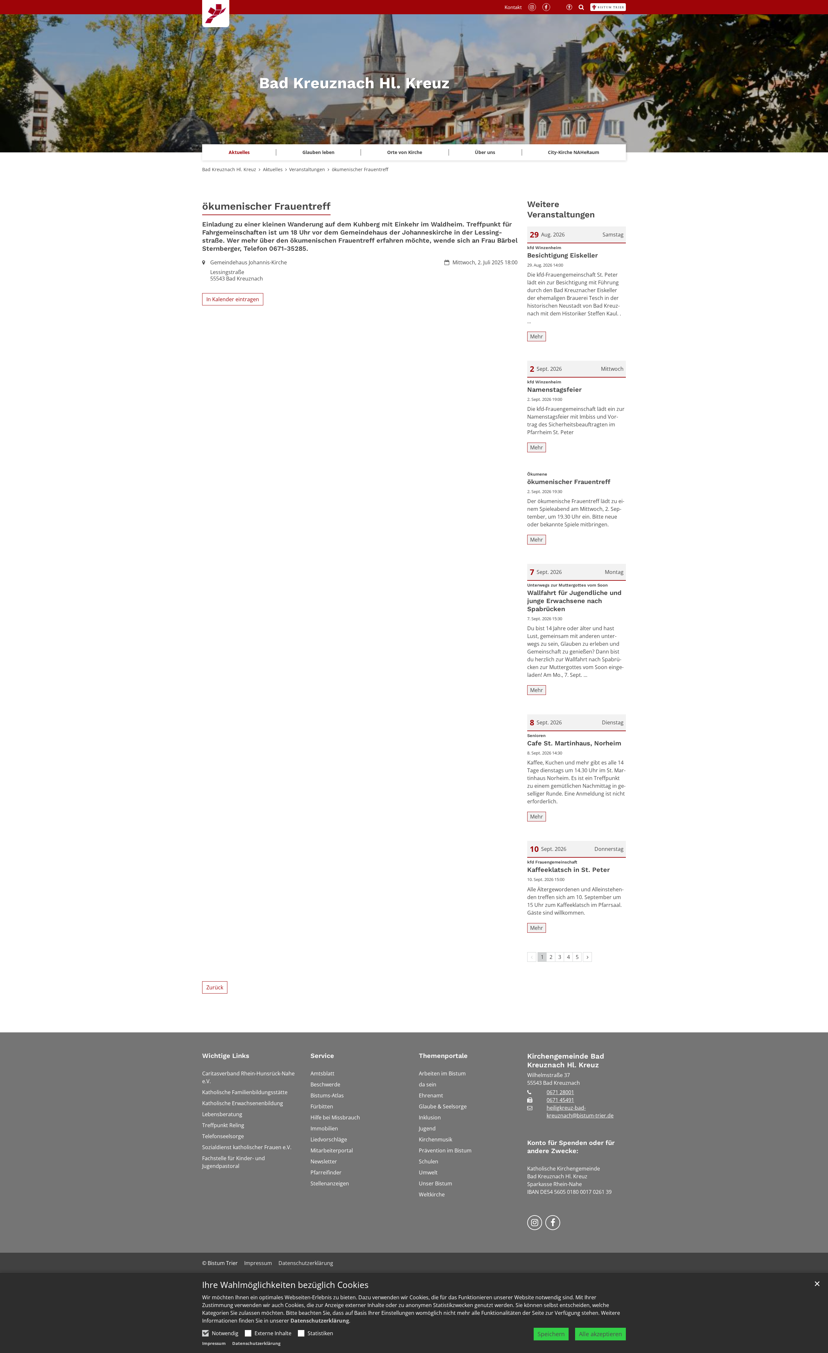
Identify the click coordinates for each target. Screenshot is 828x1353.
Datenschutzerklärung (319, 1320)
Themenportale (443, 1056)
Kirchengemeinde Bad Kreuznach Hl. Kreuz (565, 1060)
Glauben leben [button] (318, 152)
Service (322, 1056)
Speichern (551, 1334)
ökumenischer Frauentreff (360, 169)
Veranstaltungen (307, 169)
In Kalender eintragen (232, 299)
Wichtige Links (225, 1056)
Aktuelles (273, 169)
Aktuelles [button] (239, 152)
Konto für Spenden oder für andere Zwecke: (571, 1147)
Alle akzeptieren (600, 1334)
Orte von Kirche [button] (404, 152)
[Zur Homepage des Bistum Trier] (608, 7)
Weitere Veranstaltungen (561, 209)
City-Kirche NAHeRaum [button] (573, 152)
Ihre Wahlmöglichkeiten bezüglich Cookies (285, 1285)
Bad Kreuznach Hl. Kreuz (229, 169)
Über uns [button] (485, 152)
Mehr (536, 336)
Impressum (214, 1343)
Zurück (214, 987)
